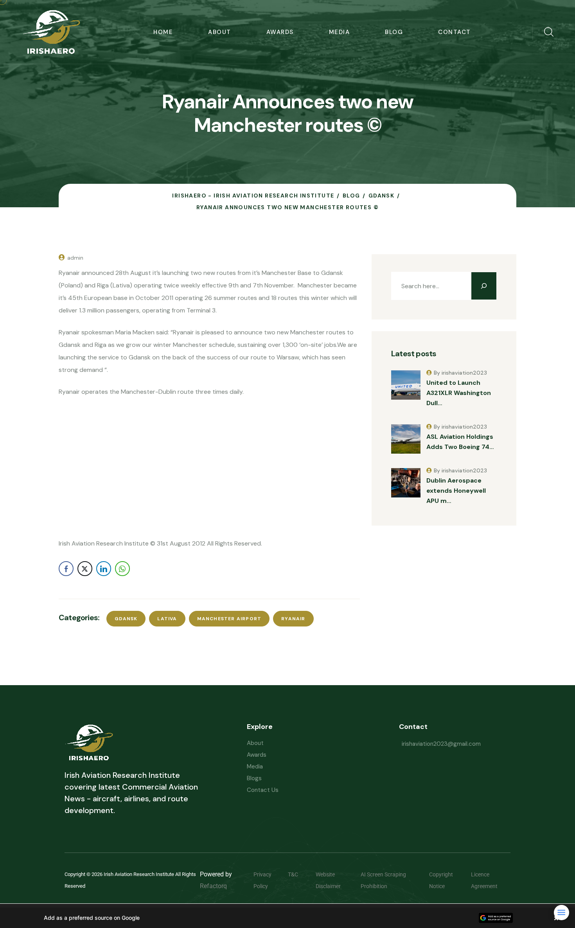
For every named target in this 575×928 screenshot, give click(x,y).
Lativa (167, 619)
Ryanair (293, 619)
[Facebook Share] (66, 568)
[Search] (483, 286)
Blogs (254, 778)
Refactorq (213, 886)
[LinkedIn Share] (103, 568)
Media (339, 32)
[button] (287, 918)
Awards (280, 32)
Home (163, 32)
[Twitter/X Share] (84, 568)
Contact (454, 32)
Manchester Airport (229, 619)
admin (75, 257)
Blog (394, 32)
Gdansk (126, 619)
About (219, 32)
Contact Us (263, 790)
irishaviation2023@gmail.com (441, 744)
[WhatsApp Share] (122, 568)
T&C (299, 874)
